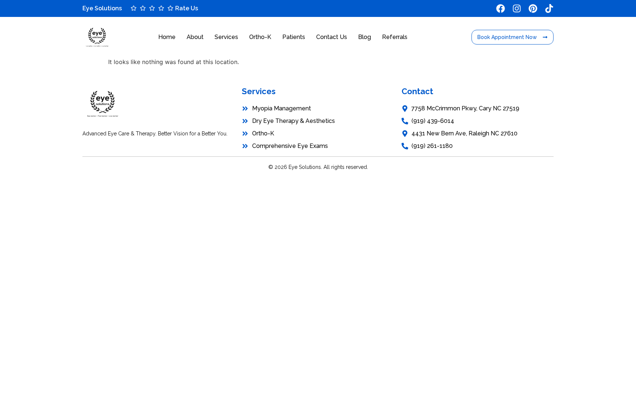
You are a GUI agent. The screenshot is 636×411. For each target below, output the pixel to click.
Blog (364, 36)
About (195, 36)
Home (167, 36)
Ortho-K (260, 36)
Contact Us (331, 36)
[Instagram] (516, 8)
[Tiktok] (549, 8)
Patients (293, 36)
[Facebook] (500, 8)
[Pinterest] (533, 8)
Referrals (394, 36)
